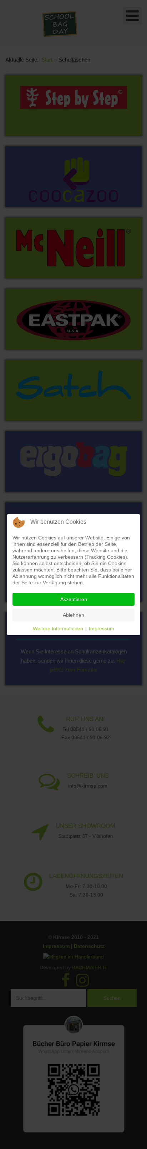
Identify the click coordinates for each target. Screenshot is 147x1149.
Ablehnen (73, 615)
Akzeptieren (73, 599)
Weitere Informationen (58, 628)
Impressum (101, 628)
